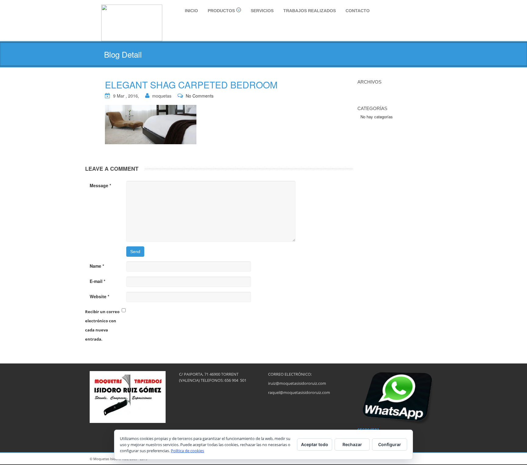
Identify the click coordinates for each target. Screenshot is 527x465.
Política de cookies (187, 450)
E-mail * (97, 281)
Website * (99, 296)
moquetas (161, 96)
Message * (100, 185)
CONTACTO (358, 10)
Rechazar (352, 444)
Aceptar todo (314, 444)
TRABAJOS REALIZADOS (309, 10)
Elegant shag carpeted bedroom (191, 84)
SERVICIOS (262, 10)
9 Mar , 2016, (126, 96)
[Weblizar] (131, 21)
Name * (97, 266)
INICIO (191, 10)
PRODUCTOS (221, 10)
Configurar (389, 444)
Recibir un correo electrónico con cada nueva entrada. (102, 325)
